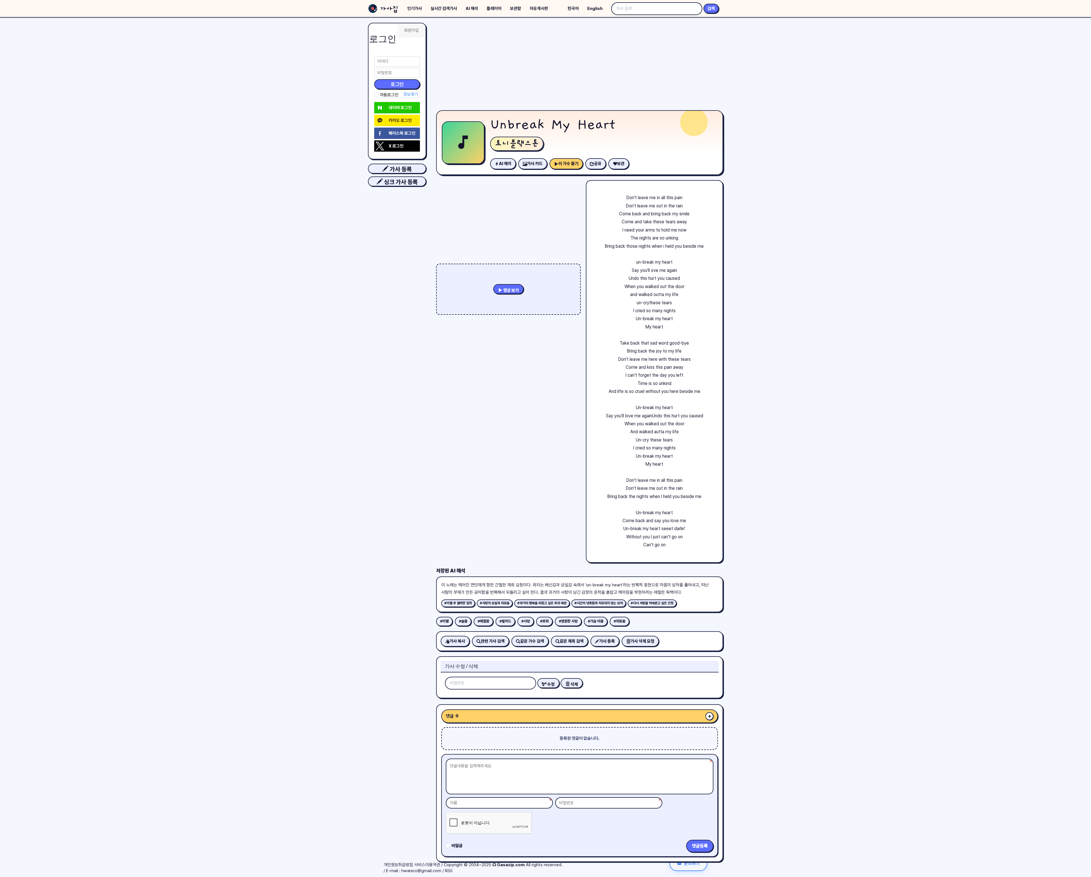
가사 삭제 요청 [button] (642, 641)
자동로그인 (389, 94)
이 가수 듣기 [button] (568, 163)
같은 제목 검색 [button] (572, 641)
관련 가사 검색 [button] (493, 641)
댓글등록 (700, 846)
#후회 (544, 621)
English (595, 8)
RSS (449, 870)
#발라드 (505, 621)
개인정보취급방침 (398, 864)
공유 (597, 163)
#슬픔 (463, 621)
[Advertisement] (579, 65)
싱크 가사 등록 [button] (400, 182)
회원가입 (411, 30)
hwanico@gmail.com (421, 870)
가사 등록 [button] (400, 169)
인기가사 (414, 8)
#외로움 (619, 621)
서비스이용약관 (427, 864)
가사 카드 (535, 163)
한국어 (573, 8)
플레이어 (494, 8)
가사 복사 (457, 641)
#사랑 (525, 621)
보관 (620, 163)
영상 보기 (510, 290)
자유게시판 (539, 8)
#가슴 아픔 (595, 621)
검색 (711, 8)
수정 (550, 684)
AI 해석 (472, 8)
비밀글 (457, 845)
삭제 (574, 684)
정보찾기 (410, 94)
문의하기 (692, 863)
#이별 (444, 621)
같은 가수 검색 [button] (532, 641)
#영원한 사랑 (568, 621)
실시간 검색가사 (443, 8)
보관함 (515, 8)
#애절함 (483, 621)
